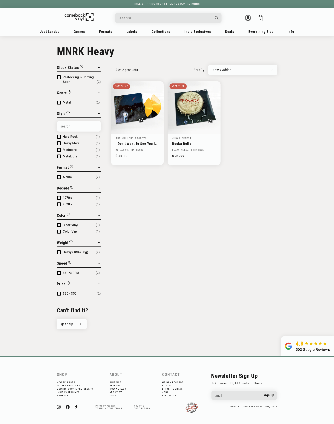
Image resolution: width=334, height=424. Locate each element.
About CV (116, 392)
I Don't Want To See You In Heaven (136, 144)
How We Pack (118, 389)
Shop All (63, 395)
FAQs (113, 395)
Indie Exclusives (68, 392)
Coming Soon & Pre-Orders (75, 389)
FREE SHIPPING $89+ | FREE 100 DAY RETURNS (167, 4)
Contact (168, 386)
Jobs (165, 392)
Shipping (116, 382)
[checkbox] (82, 79)
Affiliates (169, 395)
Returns (115, 386)
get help (67, 324)
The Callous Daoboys (131, 138)
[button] (260, 18)
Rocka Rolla (181, 144)
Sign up (268, 395)
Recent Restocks (68, 386)
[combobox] (165, 18)
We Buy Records (173, 382)
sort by (198, 70)
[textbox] (79, 126)
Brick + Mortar (172, 389)
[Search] (217, 18)
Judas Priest (182, 138)
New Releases (66, 382)
